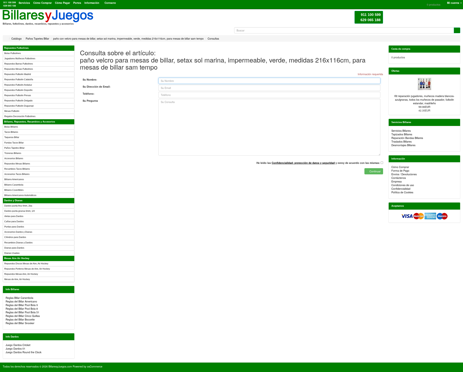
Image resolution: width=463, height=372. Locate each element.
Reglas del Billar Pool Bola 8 (22, 308)
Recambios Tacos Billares (17, 169)
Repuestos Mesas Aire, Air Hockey (21, 274)
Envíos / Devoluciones (404, 174)
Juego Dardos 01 (15, 348)
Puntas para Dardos (14, 226)
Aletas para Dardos (13, 216)
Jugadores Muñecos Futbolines (19, 58)
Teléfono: (88, 93)
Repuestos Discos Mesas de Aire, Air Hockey (26, 263)
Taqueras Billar (11, 137)
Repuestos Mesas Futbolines (18, 69)
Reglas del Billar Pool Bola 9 (22, 305)
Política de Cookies (402, 192)
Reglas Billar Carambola (19, 298)
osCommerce (94, 366)
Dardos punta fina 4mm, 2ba (18, 206)
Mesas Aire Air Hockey (16, 258)
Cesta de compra (400, 49)
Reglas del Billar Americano (21, 301)
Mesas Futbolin (11, 111)
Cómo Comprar (400, 167)
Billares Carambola (13, 185)
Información (398, 158)
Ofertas (395, 71)
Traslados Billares (401, 141)
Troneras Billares (12, 153)
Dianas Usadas (12, 253)
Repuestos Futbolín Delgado (18, 100)
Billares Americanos (14, 179)
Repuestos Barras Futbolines (18, 64)
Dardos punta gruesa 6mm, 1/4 (19, 211)
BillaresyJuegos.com (60, 366)
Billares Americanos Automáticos (20, 195)
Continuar (375, 171)
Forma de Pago (400, 170)
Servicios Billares (401, 122)
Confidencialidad (400, 188)
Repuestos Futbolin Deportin (18, 90)
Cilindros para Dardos (15, 237)
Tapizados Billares (401, 134)
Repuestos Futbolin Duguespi (19, 106)
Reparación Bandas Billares (407, 138)
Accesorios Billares (13, 158)
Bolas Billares (11, 127)
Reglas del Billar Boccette (20, 319)
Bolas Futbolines (12, 53)
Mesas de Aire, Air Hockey (17, 279)
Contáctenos (398, 178)
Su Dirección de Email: (97, 86)
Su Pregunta (90, 100)
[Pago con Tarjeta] (424, 216)
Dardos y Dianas (13, 200)
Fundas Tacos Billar (14, 142)
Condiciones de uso (402, 185)
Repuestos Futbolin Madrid (17, 74)
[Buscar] (457, 30)
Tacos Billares (11, 132)
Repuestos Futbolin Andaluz (18, 85)
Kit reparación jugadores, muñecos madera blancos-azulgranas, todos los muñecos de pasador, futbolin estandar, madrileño (424, 99)
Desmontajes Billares (403, 145)
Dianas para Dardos (14, 248)
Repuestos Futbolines (16, 48)
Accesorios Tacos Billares (16, 174)
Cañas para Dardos (14, 221)
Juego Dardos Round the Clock (23, 352)
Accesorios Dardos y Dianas (18, 232)
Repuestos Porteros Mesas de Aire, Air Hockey (27, 269)
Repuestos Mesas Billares (17, 163)
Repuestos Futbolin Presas (17, 95)
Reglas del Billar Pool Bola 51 (22, 312)
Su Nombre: (90, 79)
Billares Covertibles (14, 190)
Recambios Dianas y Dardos (18, 242)
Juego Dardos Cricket (18, 345)
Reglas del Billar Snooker (20, 323)
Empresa (396, 181)
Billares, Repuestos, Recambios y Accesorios (29, 121)
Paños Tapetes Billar (14, 148)
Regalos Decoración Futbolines (19, 116)
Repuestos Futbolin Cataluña (18, 79)
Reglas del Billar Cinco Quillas (23, 316)
